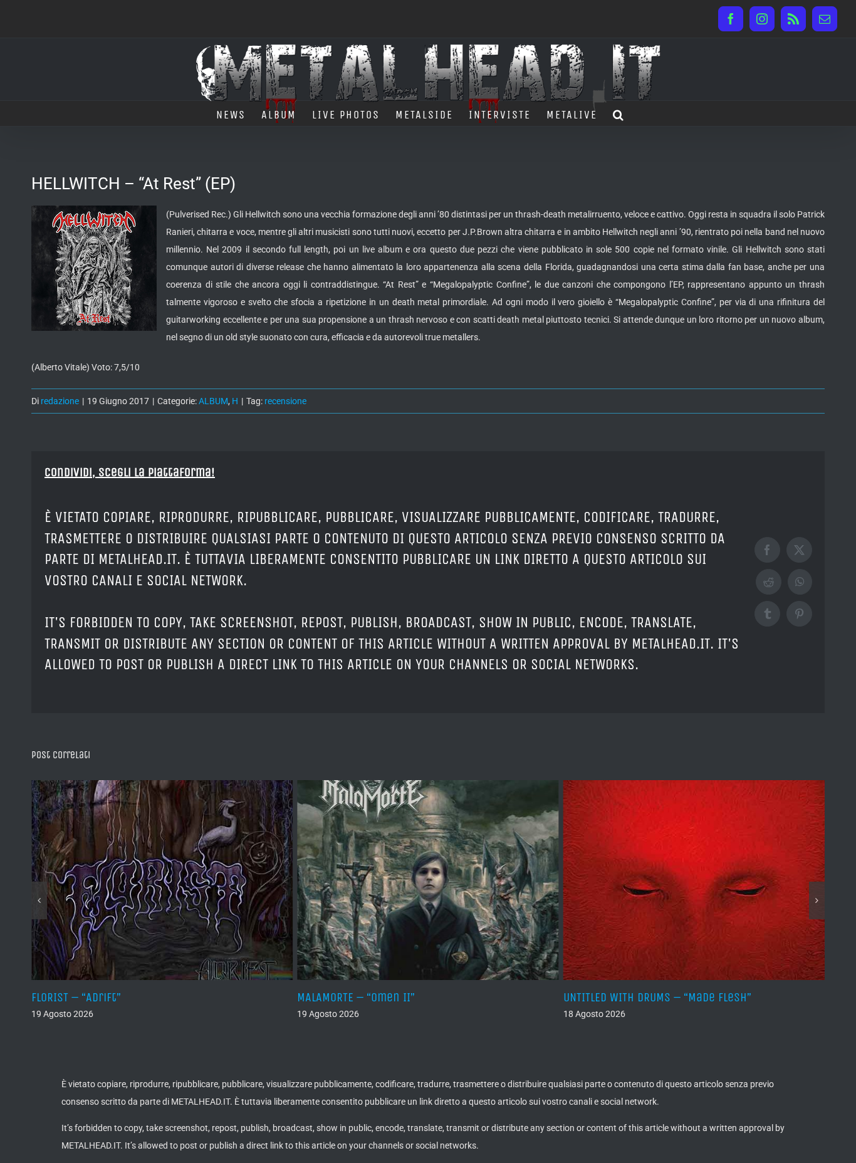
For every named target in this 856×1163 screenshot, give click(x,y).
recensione (285, 401)
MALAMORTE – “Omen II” (278, 997)
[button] (619, 113)
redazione (60, 401)
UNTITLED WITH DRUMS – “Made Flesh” (578, 997)
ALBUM (213, 401)
